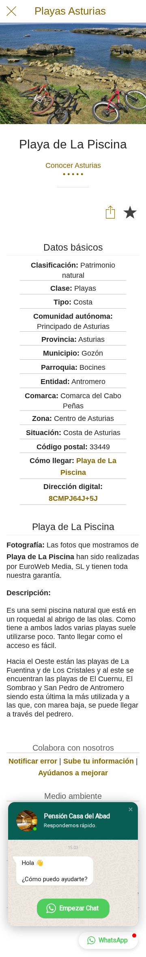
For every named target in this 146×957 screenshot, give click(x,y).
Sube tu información (98, 761)
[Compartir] (110, 211)
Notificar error (33, 761)
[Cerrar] (11, 11)
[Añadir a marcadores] (130, 211)
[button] (131, 809)
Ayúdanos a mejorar (73, 773)
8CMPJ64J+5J (73, 498)
